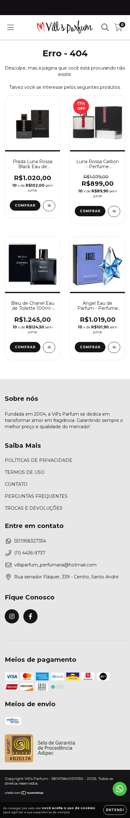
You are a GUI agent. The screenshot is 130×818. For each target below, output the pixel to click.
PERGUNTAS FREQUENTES (36, 496)
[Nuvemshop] (24, 793)
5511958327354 (30, 541)
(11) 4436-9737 (29, 553)
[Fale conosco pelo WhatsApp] (120, 789)
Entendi (115, 810)
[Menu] (10, 27)
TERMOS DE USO (24, 472)
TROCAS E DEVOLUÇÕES (33, 508)
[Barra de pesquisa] (105, 27)
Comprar (25, 205)
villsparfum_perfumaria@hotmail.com (55, 565)
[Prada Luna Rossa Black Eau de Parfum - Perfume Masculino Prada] (49, 205)
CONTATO (16, 484)
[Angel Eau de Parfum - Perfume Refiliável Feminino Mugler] (114, 347)
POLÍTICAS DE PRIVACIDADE (38, 460)
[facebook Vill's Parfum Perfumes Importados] (30, 616)
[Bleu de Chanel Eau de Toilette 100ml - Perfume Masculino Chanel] (49, 347)
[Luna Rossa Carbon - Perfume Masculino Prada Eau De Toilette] (114, 211)
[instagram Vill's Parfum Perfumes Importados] (12, 616)
